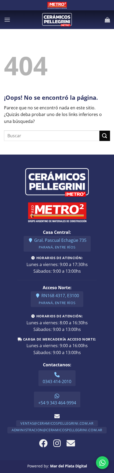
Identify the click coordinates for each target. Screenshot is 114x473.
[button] (7, 19)
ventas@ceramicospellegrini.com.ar (56, 423)
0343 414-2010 (57, 381)
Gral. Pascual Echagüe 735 (59, 243)
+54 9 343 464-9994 (57, 403)
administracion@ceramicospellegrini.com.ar (57, 430)
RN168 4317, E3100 (59, 299)
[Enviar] (104, 136)
